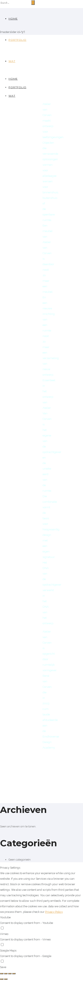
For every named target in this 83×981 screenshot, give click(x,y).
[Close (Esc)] (1, 973)
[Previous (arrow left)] (1, 979)
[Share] (5, 973)
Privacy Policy (54, 911)
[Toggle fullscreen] (9, 973)
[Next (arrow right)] (5, 979)
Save (3, 967)
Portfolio (17, 39)
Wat (12, 61)
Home (13, 18)
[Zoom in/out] (14, 973)
